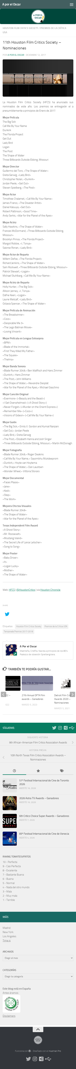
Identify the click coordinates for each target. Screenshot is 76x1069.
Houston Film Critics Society (20, 28)
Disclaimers (9, 1016)
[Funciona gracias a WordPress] (29, 1051)
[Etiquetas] (61, 771)
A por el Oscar (11, 4)
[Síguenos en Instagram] (60, 728)
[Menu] (71, 4)
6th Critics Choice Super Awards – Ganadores (44, 816)
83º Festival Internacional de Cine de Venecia (44, 833)
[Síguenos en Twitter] (54, 728)
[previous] (3, 694)
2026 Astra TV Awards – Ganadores (39, 798)
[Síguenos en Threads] (71, 728)
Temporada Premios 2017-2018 (18, 631)
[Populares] (38, 771)
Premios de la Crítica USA (56, 626)
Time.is (7, 940)
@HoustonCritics (25, 589)
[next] (72, 694)
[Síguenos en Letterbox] (65, 728)
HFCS (12, 589)
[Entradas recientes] (14, 771)
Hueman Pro (55, 1051)
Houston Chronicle (50, 589)
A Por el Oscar (16, 55)
